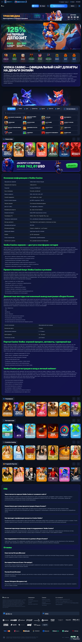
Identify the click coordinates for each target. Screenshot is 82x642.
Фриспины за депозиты (33, 604)
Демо (9, 153)
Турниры (30, 602)
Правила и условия (46, 599)
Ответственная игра (46, 600)
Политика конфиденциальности (46, 603)
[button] (37, 50)
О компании (30, 599)
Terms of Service (59, 604)
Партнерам (44, 605)
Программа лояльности (33, 600)
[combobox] (75, 108)
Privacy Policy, (76, 602)
